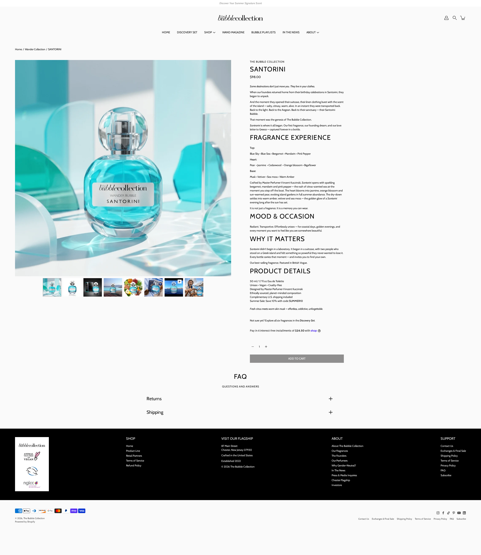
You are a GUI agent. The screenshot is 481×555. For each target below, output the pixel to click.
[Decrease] (253, 346)
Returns (154, 398)
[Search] (455, 18)
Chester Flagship (341, 480)
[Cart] (463, 18)
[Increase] (266, 346)
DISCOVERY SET (187, 32)
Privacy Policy (448, 465)
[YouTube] (459, 512)
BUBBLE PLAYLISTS (263, 32)
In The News (338, 470)
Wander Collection (35, 49)
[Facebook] (443, 512)
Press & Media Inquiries (344, 475)
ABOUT (311, 32)
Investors (337, 485)
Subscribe (446, 475)
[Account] (446, 18)
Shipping (155, 412)
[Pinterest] (453, 512)
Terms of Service (135, 460)
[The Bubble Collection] (240, 17)
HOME (166, 32)
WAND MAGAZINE (233, 32)
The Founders (339, 455)
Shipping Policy (449, 455)
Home (18, 49)
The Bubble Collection (34, 518)
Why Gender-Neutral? (344, 465)
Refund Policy (133, 465)
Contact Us (447, 446)
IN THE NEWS (291, 32)
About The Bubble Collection (347, 446)
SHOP (208, 32)
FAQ (443, 470)
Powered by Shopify (25, 521)
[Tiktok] (448, 512)
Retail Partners (134, 455)
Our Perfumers (340, 460)
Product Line (133, 451)
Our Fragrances (340, 451)
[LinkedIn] (464, 512)
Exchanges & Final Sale (453, 451)
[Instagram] (438, 512)
